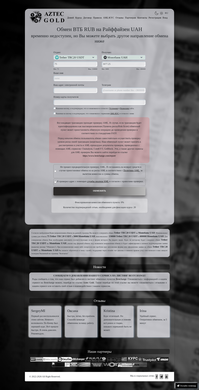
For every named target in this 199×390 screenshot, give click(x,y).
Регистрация (155, 17)
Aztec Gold (88, 282)
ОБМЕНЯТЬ (99, 191)
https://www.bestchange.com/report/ (99, 156)
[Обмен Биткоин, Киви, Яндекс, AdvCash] (65, 359)
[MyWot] (110, 365)
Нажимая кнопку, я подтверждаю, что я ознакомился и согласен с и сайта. (94, 108)
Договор (87, 17)
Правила (97, 17)
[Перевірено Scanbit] (58, 365)
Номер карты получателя (65, 97)
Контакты (142, 17)
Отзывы (120, 17)
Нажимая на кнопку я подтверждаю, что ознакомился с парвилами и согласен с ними (94, 114)
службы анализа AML (98, 181)
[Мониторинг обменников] (84, 365)
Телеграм (106, 85)
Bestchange (121, 279)
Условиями (113, 108)
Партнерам (130, 17)
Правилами (124, 108)
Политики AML (131, 170)
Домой (70, 17)
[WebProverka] (125, 365)
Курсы (78, 17)
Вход (165, 17)
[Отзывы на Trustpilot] (147, 359)
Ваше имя (58, 73)
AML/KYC (108, 17)
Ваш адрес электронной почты (68, 85)
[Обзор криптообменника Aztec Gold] (139, 365)
